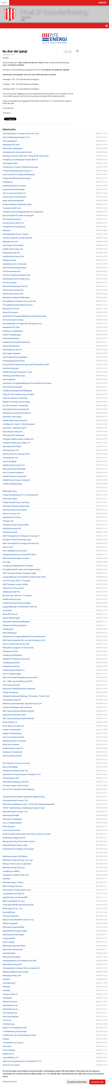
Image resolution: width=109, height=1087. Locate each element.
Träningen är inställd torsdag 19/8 (15, 875)
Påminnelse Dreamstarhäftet (13, 927)
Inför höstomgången (10, 1017)
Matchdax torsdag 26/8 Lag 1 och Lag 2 (18, 860)
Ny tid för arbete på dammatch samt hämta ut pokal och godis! (27, 834)
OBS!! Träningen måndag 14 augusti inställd (19, 573)
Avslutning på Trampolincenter (14, 197)
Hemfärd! (6, 979)
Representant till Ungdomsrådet (15, 931)
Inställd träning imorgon (12, 599)
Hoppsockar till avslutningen (14, 189)
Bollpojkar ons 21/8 (10, 242)
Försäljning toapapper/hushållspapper (17, 391)
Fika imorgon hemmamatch (13, 245)
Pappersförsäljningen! (11, 346)
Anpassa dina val (10, 1081)
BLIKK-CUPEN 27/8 (10, 722)
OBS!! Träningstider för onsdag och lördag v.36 (20, 543)
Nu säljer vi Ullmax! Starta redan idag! (17, 540)
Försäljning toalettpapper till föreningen (18, 566)
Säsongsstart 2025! (10, 163)
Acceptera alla (97, 1082)
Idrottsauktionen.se (10, 1005)
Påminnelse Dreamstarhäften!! (14, 946)
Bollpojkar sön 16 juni (11, 309)
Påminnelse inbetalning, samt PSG (16, 782)
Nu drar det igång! (15, 51)
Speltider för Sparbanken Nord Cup (16, 659)
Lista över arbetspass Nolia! (13, 737)
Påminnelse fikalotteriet (11, 957)
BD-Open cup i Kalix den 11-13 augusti (17, 596)
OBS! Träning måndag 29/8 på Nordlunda (18, 711)
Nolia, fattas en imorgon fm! (13, 726)
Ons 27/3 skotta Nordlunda (13, 473)
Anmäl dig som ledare (11, 1065)
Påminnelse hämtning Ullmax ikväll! (16, 506)
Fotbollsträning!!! (9, 983)
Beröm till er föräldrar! (11, 745)
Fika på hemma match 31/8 (13, 223)
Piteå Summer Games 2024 (13, 294)
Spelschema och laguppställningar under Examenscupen (24, 316)
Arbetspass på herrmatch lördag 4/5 (17, 413)
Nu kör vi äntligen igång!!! (12, 823)
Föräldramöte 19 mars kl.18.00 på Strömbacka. (20, 167)
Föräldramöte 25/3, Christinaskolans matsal (19, 1035)
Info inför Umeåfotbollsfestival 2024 (16, 275)
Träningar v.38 (8, 521)
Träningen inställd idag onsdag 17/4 (16, 443)
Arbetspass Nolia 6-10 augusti (14, 741)
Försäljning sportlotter (11, 663)
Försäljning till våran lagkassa (14, 227)
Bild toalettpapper (9, 633)
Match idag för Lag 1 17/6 (12, 908)
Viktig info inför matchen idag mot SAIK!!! (18, 394)
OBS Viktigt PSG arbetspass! (13, 435)
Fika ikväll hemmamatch (12, 219)
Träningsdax (7, 998)
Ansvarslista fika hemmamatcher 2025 (17, 152)
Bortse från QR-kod (10, 614)
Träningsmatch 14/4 (10, 458)
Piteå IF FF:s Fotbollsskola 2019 (15, 1028)
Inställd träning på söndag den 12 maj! (17, 372)
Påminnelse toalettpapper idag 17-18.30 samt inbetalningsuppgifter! (29, 804)
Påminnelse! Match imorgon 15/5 (15, 800)
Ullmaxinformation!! (10, 532)
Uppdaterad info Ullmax (12, 517)
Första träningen (9, 1050)
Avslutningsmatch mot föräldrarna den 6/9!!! (19, 961)
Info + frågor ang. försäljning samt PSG (17, 681)
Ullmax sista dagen (10, 499)
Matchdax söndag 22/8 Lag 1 (14, 868)
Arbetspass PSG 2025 (11, 145)
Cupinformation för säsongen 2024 (16, 454)
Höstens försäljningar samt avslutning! (17, 707)
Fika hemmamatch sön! (11, 271)
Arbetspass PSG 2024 (11, 327)
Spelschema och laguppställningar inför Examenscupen (24, 637)
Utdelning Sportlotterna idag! (14, 376)
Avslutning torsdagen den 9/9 (14, 838)
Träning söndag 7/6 (10, 994)
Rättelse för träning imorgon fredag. (16, 402)
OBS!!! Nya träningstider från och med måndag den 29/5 (24, 640)
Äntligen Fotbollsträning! (12, 733)
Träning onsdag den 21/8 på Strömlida (17, 238)
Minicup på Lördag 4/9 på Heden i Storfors (19, 841)
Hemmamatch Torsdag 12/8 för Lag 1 (17, 890)
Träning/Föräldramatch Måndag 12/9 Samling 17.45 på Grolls (26, 696)
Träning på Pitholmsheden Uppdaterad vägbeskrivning (23, 797)
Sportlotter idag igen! (11, 368)
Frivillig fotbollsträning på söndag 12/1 (17, 171)
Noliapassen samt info (11, 253)
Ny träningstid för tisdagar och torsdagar (18, 849)
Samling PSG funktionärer (12, 752)
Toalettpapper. (8, 629)
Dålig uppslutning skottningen (14, 469)
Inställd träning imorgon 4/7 (13, 748)
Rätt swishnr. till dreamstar (13, 949)
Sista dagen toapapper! (12, 353)
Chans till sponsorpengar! (12, 387)
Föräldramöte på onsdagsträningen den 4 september (23, 212)
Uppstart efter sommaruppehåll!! (15, 897)
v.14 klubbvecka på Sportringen (15, 1031)
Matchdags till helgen (11, 815)
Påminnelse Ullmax (10, 491)
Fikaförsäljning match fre (12, 350)
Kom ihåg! (6, 562)
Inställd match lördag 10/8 (13, 249)
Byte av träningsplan (10, 767)
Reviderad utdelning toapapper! (15, 625)
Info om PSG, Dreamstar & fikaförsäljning (18, 789)
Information (7, 1046)
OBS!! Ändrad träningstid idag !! (15, 268)
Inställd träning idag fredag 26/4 (15, 420)
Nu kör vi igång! (8, 942)
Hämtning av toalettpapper (13, 331)
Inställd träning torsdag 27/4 (13, 670)
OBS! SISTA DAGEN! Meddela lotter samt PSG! (20, 677)
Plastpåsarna (8, 182)
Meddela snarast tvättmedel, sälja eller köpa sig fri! (22, 704)
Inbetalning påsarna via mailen (14, 186)
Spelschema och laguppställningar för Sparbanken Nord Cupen (27, 383)
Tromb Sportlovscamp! (11, 830)
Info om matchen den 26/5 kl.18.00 (16, 644)
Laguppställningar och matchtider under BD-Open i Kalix (24, 577)
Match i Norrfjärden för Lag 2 (14, 901)
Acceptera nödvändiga (76, 1082)
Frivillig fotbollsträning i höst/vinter (16, 502)
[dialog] (54, 1076)
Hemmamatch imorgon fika (13, 290)
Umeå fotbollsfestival (11, 338)
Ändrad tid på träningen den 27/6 (15, 286)
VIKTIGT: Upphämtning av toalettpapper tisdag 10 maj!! (24, 808)
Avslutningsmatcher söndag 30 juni (16, 279)
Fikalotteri (6, 879)
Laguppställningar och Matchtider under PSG (20, 607)
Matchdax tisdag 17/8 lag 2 (13, 882)
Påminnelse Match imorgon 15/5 (15, 812)
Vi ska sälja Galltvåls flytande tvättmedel (18, 905)
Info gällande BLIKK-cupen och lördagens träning (21, 569)
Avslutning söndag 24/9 (12, 528)
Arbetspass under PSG (11, 592)
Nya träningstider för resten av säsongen (18, 215)
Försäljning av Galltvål (11, 871)
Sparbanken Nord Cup (11, 666)
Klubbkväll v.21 (8, 1054)
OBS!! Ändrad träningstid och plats (16, 558)
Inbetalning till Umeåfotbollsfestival (16, 342)
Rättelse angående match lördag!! (15, 972)
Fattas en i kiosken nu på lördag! (15, 398)
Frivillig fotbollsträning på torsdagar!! (17, 178)
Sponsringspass (9, 379)
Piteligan (6, 1039)
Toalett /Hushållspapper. (12, 335)
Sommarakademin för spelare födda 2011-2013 (21, 134)
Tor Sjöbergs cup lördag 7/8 (13, 894)
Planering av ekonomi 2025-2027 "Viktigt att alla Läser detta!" (26, 156)
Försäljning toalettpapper (12, 655)
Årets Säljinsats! (9, 827)
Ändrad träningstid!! (10, 923)
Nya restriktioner (9, 912)
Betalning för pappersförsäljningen (16, 297)
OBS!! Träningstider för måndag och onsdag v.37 (21, 536)
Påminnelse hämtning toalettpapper (16, 622)
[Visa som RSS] (77, 51)
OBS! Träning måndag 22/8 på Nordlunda (18, 718)
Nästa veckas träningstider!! (13, 201)
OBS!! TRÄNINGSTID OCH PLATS (15, 551)
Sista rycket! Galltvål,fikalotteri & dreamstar (19, 689)
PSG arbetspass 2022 (11, 778)
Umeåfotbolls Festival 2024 (13, 256)
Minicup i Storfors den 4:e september (17, 864)
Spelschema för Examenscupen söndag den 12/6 (22, 774)
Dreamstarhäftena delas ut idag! (15, 845)
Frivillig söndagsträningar (12, 484)
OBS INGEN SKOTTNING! (12, 446)
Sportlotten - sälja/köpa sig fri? (15, 428)
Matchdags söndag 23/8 (12, 964)
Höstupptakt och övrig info (13, 1043)
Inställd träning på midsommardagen (17, 603)
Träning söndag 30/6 (11, 916)
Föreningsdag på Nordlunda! (14, 361)
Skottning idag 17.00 (10, 450)
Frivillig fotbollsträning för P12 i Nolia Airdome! (20, 495)
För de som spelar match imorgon (16, 786)
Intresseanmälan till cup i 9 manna (15, 234)
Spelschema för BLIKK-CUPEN (14, 715)
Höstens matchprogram (12, 730)
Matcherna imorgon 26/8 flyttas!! (15, 856)
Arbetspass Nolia (9, 260)
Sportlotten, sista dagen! (12, 417)
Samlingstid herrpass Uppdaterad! (16, 409)
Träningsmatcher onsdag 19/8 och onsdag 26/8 (21, 968)
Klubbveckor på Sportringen (13, 935)
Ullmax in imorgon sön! (11, 514)
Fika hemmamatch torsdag (13, 320)
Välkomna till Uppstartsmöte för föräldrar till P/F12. (22, 1061)
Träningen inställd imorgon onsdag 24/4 (18, 439)
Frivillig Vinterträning (10, 692)
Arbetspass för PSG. (10, 651)
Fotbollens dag (8, 1024)
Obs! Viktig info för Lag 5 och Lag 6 (16, 763)
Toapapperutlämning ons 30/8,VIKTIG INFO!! (19, 555)
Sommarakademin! (10, 141)
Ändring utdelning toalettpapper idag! (17, 204)
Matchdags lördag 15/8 (12, 976)
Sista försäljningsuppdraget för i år (16, 137)
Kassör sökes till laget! (11, 618)
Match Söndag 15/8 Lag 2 (12, 886)
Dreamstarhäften (9, 953)
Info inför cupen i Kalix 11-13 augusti (16, 581)
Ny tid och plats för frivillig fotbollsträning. (19, 175)
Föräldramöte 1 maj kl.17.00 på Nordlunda (19, 424)
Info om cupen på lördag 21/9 (14, 193)
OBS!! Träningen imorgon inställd (15, 584)
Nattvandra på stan (10, 1002)
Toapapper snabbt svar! (12, 208)
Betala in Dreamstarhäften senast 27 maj (18, 920)
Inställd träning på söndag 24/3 (15, 476)
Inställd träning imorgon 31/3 (14, 465)
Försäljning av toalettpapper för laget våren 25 (20, 160)
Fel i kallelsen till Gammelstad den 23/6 (17, 305)
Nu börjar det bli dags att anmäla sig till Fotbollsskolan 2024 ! (26, 365)
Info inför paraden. (10, 283)
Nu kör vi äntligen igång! (12, 674)
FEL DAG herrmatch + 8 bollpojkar (15, 406)
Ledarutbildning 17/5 (11, 1058)
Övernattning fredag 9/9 (12, 700)
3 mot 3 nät (7, 1020)
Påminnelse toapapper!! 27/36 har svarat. (18, 648)
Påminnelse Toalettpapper (13, 148)
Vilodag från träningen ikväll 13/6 (15, 771)
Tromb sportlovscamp (11, 685)
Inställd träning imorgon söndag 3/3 (16, 480)
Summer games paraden (12, 756)
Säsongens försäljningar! (12, 819)
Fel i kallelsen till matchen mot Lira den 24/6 (19, 301)
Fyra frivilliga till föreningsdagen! (15, 357)
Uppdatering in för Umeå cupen (15, 264)
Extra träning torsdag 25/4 (12, 432)
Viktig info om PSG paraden (13, 588)
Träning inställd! (9, 938)
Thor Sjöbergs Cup (10, 1013)
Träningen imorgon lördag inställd (16, 525)
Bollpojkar (7, 230)
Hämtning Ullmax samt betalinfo (15, 510)
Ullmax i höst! (8, 547)
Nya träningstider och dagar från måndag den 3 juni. (22, 324)
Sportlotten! (7, 610)
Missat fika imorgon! (10, 312)
